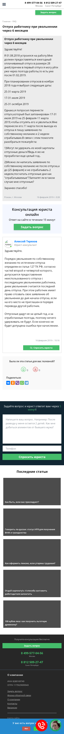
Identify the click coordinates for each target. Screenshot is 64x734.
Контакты (12, 703)
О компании (13, 699)
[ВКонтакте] (8, 383)
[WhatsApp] (22, 383)
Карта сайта (13, 717)
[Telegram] (27, 383)
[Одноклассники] (13, 383)
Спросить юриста (43, 347)
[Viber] (17, 383)
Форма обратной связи (19, 695)
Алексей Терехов (25, 241)
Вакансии (12, 707)
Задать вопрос (48, 12)
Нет (26, 728)
